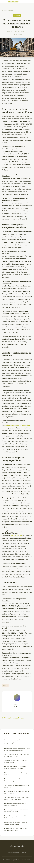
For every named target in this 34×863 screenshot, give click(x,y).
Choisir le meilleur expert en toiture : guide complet (17, 773)
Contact (23, 852)
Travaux (10, 10)
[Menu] (25, 1)
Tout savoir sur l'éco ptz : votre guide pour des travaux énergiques (16, 755)
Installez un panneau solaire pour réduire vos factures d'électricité (16, 810)
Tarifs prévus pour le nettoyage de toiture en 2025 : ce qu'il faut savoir (16, 798)
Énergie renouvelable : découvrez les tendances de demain (15, 804)
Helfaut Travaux (16, 535)
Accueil (4, 10)
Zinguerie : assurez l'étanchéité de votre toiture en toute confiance (16, 829)
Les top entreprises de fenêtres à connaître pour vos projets (16, 792)
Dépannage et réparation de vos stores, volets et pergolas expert (15, 823)
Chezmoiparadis (17, 846)
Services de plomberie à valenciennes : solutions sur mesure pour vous (15, 767)
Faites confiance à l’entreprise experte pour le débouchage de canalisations (17, 749)
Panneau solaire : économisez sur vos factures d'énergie (15, 780)
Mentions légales (13, 852)
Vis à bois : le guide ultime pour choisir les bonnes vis (16, 786)
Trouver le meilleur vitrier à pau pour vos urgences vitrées (16, 761)
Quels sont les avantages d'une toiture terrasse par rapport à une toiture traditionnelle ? (15, 742)
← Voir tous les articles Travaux (13, 718)
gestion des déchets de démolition (17, 425)
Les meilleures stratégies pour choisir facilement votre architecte (15, 817)
